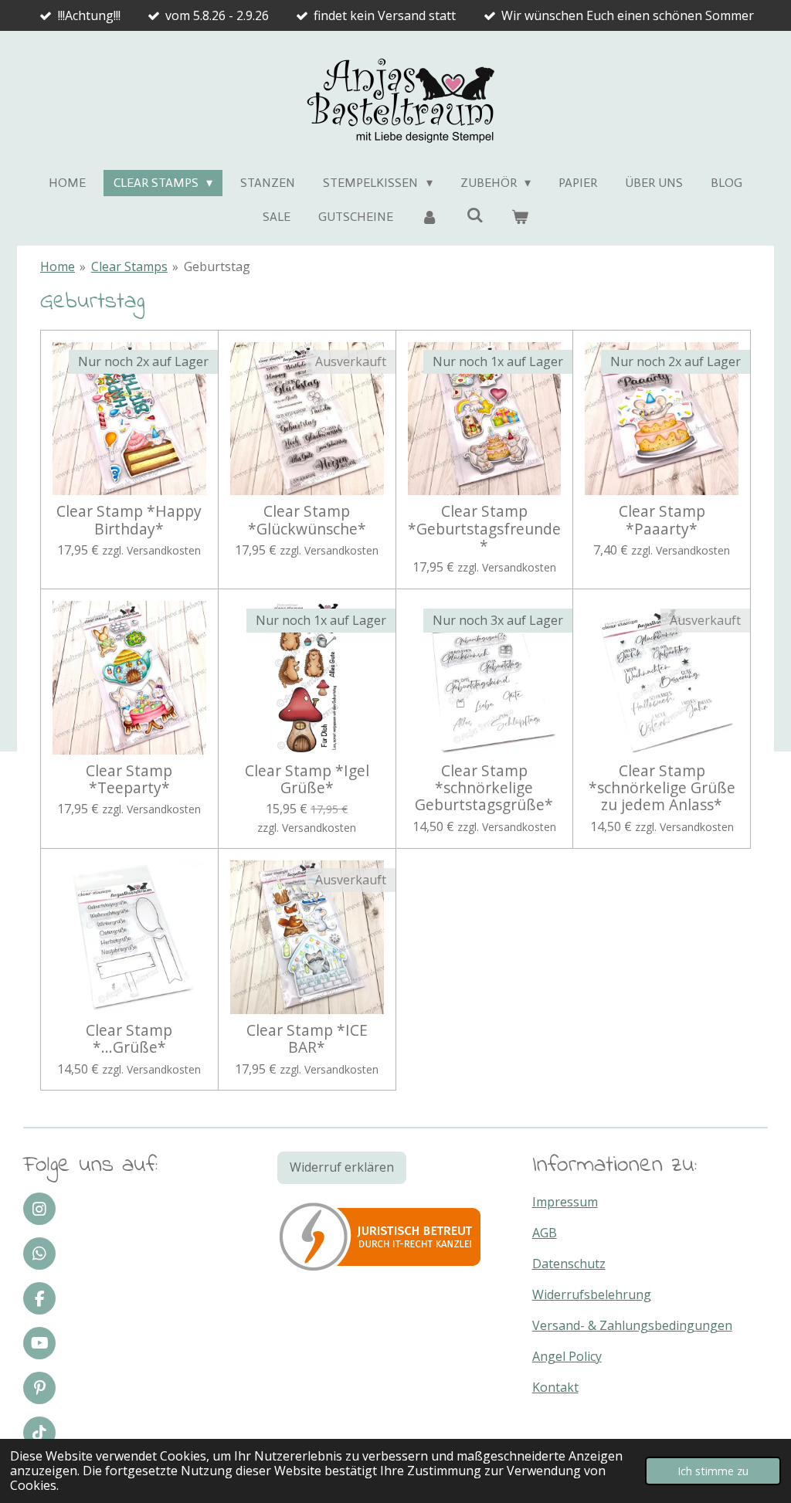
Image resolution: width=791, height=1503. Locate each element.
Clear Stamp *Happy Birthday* (129, 520)
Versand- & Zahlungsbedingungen (632, 1325)
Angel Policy (567, 1356)
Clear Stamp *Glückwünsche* (307, 520)
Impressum (565, 1201)
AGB (544, 1232)
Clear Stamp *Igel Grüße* (307, 779)
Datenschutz (569, 1263)
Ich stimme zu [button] (713, 1471)
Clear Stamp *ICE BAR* (307, 1039)
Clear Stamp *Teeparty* (129, 779)
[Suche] (474, 215)
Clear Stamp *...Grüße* (129, 1039)
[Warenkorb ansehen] (519, 217)
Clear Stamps (129, 266)
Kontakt (555, 1387)
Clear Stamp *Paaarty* (662, 520)
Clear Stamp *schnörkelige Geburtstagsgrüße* (484, 788)
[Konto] (429, 217)
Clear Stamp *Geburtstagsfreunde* (484, 529)
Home (57, 266)
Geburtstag (217, 266)
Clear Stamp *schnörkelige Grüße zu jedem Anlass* (662, 788)
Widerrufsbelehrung (591, 1294)
